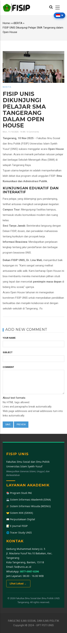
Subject (8, 352)
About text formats (14, 397)
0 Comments (33, 132)
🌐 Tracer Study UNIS (19, 532)
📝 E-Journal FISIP (17, 526)
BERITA (18, 23)
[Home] (17, 7)
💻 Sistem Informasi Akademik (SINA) (28, 499)
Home (6, 23)
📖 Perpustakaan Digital (20, 519)
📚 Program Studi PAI (19, 493)
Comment (8, 367)
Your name (9, 338)
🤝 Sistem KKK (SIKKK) (19, 513)
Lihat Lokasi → (18, 583)
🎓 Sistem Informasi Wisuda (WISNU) (28, 506)
